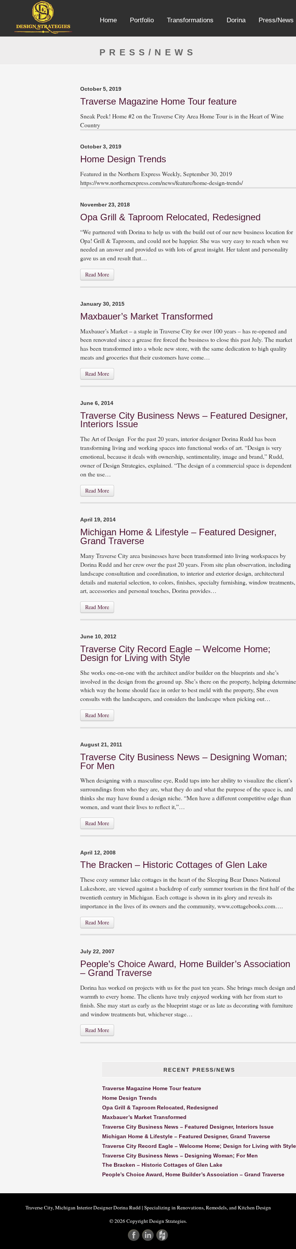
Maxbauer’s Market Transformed (146, 316)
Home (108, 20)
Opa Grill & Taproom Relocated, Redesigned (170, 217)
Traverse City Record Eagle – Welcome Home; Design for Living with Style (175, 653)
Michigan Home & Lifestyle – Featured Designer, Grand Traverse (178, 536)
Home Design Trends (123, 159)
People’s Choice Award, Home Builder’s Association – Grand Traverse (185, 968)
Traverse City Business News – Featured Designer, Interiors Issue (184, 420)
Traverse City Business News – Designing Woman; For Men (183, 761)
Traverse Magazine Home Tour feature (158, 101)
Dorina (236, 20)
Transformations (190, 20)
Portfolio (142, 20)
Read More (97, 274)
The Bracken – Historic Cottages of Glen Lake (173, 864)
